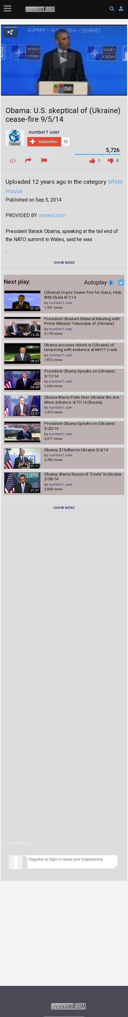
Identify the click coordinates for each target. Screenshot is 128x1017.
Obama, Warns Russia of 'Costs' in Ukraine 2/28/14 (82, 477)
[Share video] (29, 161)
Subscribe (48, 141)
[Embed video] (13, 161)
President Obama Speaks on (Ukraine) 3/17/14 (79, 373)
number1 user (60, 303)
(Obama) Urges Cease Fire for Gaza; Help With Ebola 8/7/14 (82, 295)
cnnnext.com (52, 215)
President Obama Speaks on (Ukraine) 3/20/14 (79, 426)
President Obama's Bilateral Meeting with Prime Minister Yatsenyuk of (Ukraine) (82, 321)
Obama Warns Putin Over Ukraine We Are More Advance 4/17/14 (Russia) (81, 400)
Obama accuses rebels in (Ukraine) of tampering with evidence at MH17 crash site (80, 347)
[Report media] (45, 161)
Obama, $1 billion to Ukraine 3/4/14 (76, 450)
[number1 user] (15, 137)
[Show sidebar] (8, 6)
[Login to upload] (121, 8)
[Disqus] (64, 597)
